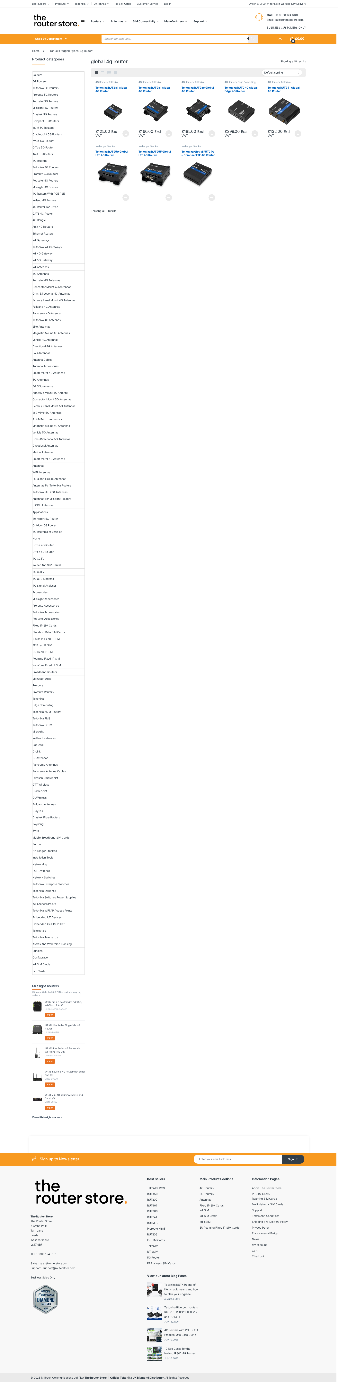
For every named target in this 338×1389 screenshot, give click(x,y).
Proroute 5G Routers (45, 94)
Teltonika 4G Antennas (46, 320)
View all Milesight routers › (47, 1117)
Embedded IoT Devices (47, 917)
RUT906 (152, 1211)
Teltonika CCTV (42, 725)
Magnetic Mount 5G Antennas (51, 425)
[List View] (109, 73)
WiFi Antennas (41, 472)
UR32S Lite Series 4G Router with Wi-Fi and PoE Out (63, 1050)
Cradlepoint (39, 791)
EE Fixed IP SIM (42, 645)
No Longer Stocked (105, 146)
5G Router (153, 1257)
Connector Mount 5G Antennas (51, 399)
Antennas (100, 3)
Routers (96, 21)
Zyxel (35, 830)
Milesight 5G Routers (45, 107)
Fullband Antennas (44, 804)
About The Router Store (266, 1188)
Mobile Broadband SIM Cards (50, 837)
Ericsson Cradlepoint (45, 777)
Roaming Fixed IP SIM (46, 658)
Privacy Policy (261, 1227)
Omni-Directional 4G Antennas (51, 293)
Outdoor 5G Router (44, 525)
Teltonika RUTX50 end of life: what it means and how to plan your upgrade (181, 1289)
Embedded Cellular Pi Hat (48, 924)
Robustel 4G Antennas (46, 280)
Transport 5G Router (45, 518)
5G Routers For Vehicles (47, 531)
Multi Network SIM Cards (267, 1204)
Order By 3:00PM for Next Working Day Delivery (277, 3)
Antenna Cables (42, 359)
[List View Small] (115, 73)
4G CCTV (38, 558)
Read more (125, 197)
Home (35, 50)
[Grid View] (96, 73)
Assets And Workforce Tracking (52, 944)
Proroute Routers (43, 692)
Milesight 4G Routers (45, 187)
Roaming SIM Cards (264, 1198)
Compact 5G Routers (45, 121)
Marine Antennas (42, 452)
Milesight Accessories (45, 599)
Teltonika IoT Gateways (47, 247)
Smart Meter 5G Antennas (48, 458)
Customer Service (147, 3)
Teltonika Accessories (45, 612)
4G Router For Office (45, 207)
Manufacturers (174, 21)
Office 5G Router (43, 147)
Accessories (39, 592)
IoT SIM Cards (123, 3)
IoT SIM (204, 1210)
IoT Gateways (40, 240)
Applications (40, 512)
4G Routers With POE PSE (48, 193)
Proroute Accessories (45, 605)
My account (259, 1244)
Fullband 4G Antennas (46, 306)
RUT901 (152, 1205)
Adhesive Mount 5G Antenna (50, 392)
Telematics (39, 930)
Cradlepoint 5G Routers (47, 134)
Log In (167, 3)
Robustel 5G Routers (45, 101)
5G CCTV (38, 572)
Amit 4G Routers (42, 226)
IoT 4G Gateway (42, 253)
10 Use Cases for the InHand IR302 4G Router (179, 1351)
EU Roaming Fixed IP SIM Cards (219, 1227)
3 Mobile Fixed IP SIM (46, 638)
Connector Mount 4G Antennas (51, 287)
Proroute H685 (156, 1228)
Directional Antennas (45, 445)
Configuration (40, 957)
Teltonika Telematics (45, 937)
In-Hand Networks (44, 738)
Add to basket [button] (124, 133)
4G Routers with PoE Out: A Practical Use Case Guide (181, 1332)
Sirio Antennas (41, 326)
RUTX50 (152, 1194)
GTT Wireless (40, 784)
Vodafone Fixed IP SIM (46, 665)
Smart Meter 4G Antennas (48, 372)
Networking (39, 864)
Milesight (38, 731)
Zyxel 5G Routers (43, 140)
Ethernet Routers (42, 233)
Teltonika (80, 3)
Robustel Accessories (45, 618)
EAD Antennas (41, 353)
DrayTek (37, 811)
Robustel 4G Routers (45, 180)
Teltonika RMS (41, 718)
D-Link (36, 751)
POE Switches (41, 870)
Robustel (37, 744)
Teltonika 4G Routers (45, 167)
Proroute (60, 3)
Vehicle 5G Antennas (45, 432)
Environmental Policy (265, 1233)
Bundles (37, 950)
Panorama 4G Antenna (46, 313)
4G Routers (101, 82)
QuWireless (39, 797)
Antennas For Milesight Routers (51, 498)
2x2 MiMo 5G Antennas (46, 412)
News (255, 1239)
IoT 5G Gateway (42, 260)
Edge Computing (246, 82)
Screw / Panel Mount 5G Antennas (53, 406)
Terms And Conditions (265, 1215)
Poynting (38, 824)
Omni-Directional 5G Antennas (51, 439)
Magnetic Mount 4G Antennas (51, 333)
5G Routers (39, 81)
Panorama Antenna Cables (49, 771)
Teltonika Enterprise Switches (50, 884)
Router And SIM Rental (46, 565)
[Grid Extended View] (102, 73)
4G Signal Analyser (44, 585)
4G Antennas (40, 273)
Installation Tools (42, 857)
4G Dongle (39, 220)
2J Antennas (40, 758)
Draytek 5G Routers (44, 114)
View (50, 1015)
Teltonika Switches (44, 890)
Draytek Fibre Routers (46, 817)
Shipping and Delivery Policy (270, 1221)
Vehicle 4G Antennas (45, 339)
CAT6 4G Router (42, 213)
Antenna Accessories (45, 366)
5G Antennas (40, 379)
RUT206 (152, 1234)
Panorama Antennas (45, 764)
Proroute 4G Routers (45, 173)
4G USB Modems (43, 578)
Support (198, 21)
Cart (254, 1250)
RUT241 (152, 1217)
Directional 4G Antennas (47, 346)
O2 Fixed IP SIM (42, 652)
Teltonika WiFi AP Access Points (52, 910)
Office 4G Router (43, 545)
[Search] (253, 39)
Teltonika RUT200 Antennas (49, 492)
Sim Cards (38, 971)
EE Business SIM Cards (161, 1263)
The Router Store (95, 1377)
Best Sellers (39, 3)
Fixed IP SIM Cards (44, 625)
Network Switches (43, 877)
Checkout (258, 1256)
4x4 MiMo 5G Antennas (47, 419)
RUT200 (152, 1199)
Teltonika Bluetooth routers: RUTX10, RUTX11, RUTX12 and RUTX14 (181, 1312)
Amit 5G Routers (42, 154)
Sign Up (293, 1159)
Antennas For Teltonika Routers (51, 485)
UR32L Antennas (42, 505)
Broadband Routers (44, 672)
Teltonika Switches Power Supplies (54, 897)
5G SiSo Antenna (43, 386)
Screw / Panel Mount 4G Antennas (53, 300)
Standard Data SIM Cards (48, 632)
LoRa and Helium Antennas (49, 478)
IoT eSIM (152, 1251)
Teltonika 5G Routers (45, 88)
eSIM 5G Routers (43, 127)
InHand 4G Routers (44, 200)
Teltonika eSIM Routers (46, 711)
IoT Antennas (40, 267)
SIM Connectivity (144, 21)
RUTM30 (152, 1222)
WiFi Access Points (44, 903)
